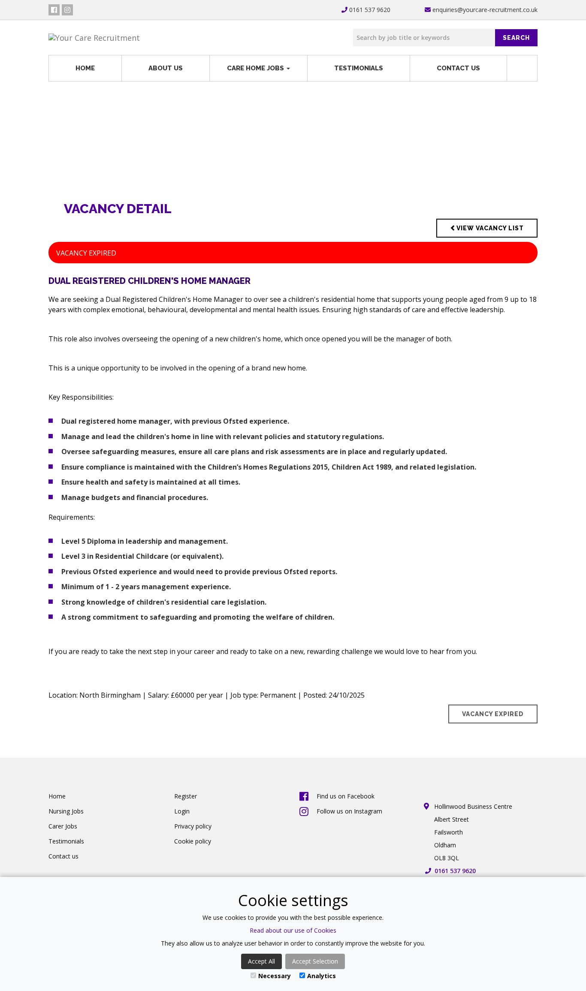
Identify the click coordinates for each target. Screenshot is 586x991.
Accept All (261, 961)
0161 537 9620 (368, 10)
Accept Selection (315, 961)
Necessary (274, 976)
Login (182, 811)
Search (516, 37)
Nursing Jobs (66, 811)
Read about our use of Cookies (293, 930)
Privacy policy (192, 826)
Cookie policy (192, 841)
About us (165, 68)
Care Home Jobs (256, 68)
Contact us (458, 68)
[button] (522, 68)
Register (185, 796)
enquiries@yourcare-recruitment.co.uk (484, 10)
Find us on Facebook (346, 796)
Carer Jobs (62, 826)
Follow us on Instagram (349, 811)
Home (85, 68)
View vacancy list (490, 228)
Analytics (321, 976)
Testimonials (358, 68)
